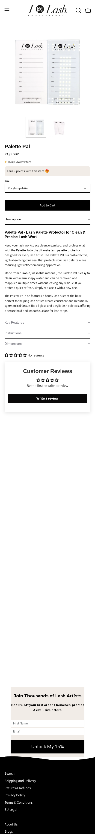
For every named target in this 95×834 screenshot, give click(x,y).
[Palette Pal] (36, 127)
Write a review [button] (47, 398)
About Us (11, 824)
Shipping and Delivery (20, 780)
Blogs (9, 831)
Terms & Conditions (19, 802)
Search (10, 773)
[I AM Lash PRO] (47, 10)
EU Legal (11, 809)
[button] (78, 10)
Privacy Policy (15, 795)
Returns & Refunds (18, 787)
